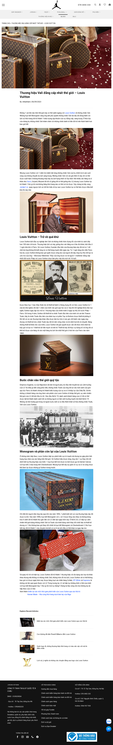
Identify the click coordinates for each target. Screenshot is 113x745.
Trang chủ (6, 23)
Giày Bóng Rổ (79, 12)
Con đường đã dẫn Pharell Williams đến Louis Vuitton (56, 634)
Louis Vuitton (70, 113)
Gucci (29, 181)
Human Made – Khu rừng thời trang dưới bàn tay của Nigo (49, 594)
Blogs (63, 16)
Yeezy (46, 12)
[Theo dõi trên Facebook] (18, 737)
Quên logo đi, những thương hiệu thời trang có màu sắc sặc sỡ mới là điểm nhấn (62, 647)
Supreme (86, 580)
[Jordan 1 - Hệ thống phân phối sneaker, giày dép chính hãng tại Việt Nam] (56, 5)
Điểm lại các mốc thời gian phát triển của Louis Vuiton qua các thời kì (54, 592)
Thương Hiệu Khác (45, 16)
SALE (74, 16)
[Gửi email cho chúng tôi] (28, 737)
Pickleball (61, 12)
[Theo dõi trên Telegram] (38, 737)
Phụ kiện (96, 12)
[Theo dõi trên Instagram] (23, 737)
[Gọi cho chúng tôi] (33, 737)
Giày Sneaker (16, 12)
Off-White (76, 580)
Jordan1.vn (24, 187)
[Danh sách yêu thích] (104, 4)
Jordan (33, 12)
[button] (3, 5)
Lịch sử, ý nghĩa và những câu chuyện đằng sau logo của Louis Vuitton (62, 661)
